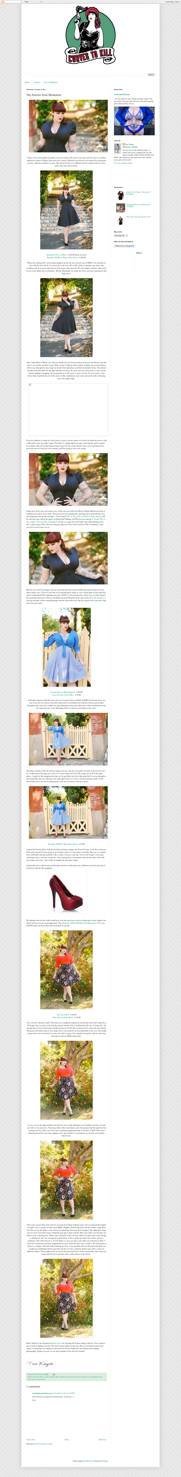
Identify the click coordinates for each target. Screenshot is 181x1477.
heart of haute (82, 1377)
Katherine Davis (55, 1343)
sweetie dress (41, 1379)
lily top (89, 1377)
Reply (34, 1400)
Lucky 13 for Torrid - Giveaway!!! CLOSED (138, 193)
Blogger (105, 1461)
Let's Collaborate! (51, 82)
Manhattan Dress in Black (56, 254)
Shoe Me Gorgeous (96, 597)
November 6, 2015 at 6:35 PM (63, 1393)
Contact (37, 82)
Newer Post (31, 1439)
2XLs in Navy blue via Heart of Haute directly (84, 516)
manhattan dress (97, 1377)
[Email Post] (53, 1374)
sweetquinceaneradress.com (42, 1393)
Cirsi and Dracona (122, 94)
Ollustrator (89, 1461)
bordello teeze (64, 1377)
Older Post (102, 1439)
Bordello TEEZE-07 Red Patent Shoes (63, 844)
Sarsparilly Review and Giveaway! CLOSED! (138, 205)
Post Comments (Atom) (44, 1444)
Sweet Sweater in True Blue (62, 695)
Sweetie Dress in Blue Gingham (62, 692)
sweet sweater (31, 1379)
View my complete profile (123, 163)
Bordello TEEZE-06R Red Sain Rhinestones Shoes (82, 923)
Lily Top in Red (63, 1014)
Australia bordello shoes (51, 1377)
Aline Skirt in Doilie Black (63, 1017)
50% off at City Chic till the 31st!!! (138, 217)
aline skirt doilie (38, 1377)
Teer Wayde (129, 144)
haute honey (73, 1377)
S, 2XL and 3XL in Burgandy (45, 521)
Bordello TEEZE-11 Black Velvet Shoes (62, 257)
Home (27, 82)
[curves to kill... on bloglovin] (124, 247)
